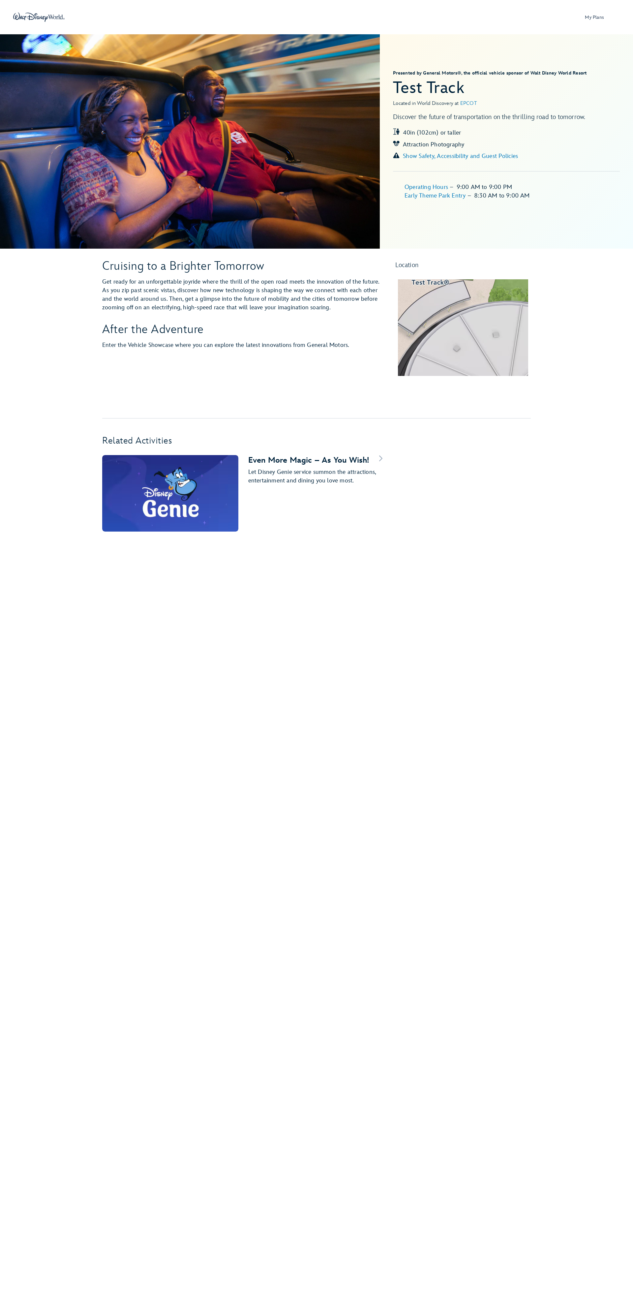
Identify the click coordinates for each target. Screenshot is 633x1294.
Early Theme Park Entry (436, 195)
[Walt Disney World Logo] (39, 17)
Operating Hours (427, 187)
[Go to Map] (463, 327)
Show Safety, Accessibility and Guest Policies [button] (460, 156)
